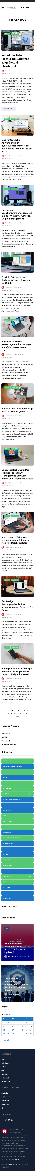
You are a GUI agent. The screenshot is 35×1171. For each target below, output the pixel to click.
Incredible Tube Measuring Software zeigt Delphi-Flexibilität (15, 60)
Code (17, 783)
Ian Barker (4, 737)
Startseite (4, 1093)
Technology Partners (8, 745)
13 (27, 1026)
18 (17, 1030)
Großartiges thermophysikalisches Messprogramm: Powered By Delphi (17, 606)
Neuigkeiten (17, 843)
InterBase (17, 827)
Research (17, 871)
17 (13, 1030)
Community (5, 1078)
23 (8, 1034)
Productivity (17, 849)
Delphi (7, 33)
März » (9, 1040)
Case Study (17, 777)
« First (12, 710)
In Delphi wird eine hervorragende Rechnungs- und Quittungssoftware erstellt (16, 346)
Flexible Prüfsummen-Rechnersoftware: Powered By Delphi (16, 280)
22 (4, 1034)
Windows (17, 898)
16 (8, 1030)
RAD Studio (17, 865)
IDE (17, 816)
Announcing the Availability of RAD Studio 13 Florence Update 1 (14, 948)
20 (27, 1030)
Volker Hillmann (14, 994)
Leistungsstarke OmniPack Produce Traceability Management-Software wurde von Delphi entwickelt (17, 474)
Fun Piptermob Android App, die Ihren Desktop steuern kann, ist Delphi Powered (16, 671)
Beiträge (17, 761)
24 (13, 1034)
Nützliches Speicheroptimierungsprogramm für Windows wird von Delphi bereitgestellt (16, 214)
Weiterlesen (8, 109)
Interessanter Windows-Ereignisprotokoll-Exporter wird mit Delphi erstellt (15, 540)
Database (17, 788)
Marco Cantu (5, 733)
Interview (17, 832)
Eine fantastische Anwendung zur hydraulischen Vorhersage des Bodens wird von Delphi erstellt (16, 145)
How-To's (17, 810)
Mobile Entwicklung (17, 838)
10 (20, 713)
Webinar (17, 887)
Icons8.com (16, 1159)
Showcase (15, 33)
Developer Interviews (17, 799)
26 (22, 1034)
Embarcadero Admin (15, 71)
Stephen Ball (5, 741)
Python (17, 854)
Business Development (17, 766)
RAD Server (17, 860)
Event (17, 805)
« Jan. (3, 1040)
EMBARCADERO (12, 1164)
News (7, 928)
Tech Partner (17, 882)
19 (22, 1030)
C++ (17, 772)
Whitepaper (17, 893)
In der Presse (17, 821)
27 (27, 1034)
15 (4, 1030)
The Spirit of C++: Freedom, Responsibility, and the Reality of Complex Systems (16, 984)
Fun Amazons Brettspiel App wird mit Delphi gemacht (17, 410)
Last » (17, 716)
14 (31, 1026)
